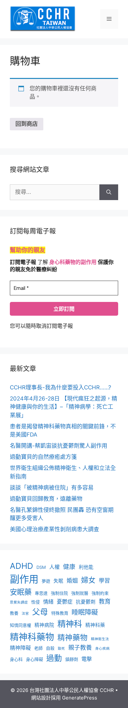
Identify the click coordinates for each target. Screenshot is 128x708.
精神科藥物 (32, 637)
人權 (54, 567)
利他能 (86, 567)
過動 (54, 658)
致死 (61, 648)
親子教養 (80, 647)
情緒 (48, 602)
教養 (14, 613)
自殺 (50, 648)
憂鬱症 (65, 602)
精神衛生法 (100, 639)
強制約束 (100, 593)
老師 (38, 648)
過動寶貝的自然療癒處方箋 (43, 457)
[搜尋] (108, 192)
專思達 (41, 593)
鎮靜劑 (71, 659)
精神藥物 (72, 637)
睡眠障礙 (85, 612)
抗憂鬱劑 (86, 602)
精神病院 (44, 625)
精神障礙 (20, 648)
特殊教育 (59, 613)
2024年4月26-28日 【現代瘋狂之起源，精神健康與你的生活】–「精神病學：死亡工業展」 (63, 407)
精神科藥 (95, 625)
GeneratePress (79, 698)
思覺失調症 (19, 602)
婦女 (88, 580)
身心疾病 (102, 648)
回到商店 (26, 124)
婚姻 (72, 580)
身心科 (16, 659)
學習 (104, 580)
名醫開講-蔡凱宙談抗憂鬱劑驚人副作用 (58, 445)
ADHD (21, 566)
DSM (41, 567)
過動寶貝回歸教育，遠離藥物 (46, 498)
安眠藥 (21, 591)
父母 (40, 612)
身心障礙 (34, 659)
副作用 (24, 579)
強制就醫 (79, 593)
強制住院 (59, 593)
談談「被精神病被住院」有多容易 (52, 487)
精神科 (69, 624)
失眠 (58, 581)
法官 (25, 613)
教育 (105, 601)
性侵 (35, 602)
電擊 (86, 659)
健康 (69, 566)
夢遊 (46, 581)
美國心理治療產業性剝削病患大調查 (54, 529)
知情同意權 (20, 625)
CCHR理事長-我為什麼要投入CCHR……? (60, 387)
